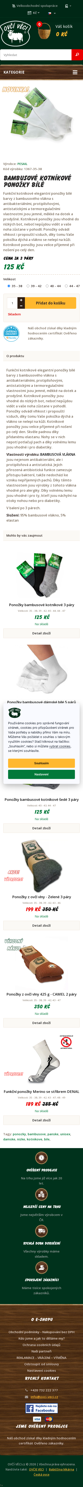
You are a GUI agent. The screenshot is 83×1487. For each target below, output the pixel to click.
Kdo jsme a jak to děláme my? (42, 1338)
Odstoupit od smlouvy (41, 1364)
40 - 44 (55, 286)
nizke (21, 1139)
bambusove (37, 1134)
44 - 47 (74, 286)
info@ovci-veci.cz (44, 1397)
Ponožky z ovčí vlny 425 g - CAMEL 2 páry (41, 994)
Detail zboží (41, 633)
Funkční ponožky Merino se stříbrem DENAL (41, 1091)
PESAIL (22, 164)
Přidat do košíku (50, 303)
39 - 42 (36, 286)
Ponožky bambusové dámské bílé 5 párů (41, 702)
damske (9, 1139)
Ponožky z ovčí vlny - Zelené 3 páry (41, 896)
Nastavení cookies (41, 1370)
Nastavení (41, 774)
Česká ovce (41, 1475)
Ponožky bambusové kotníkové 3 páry (41, 604)
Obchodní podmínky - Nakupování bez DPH (41, 1332)
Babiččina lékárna (61, 1469)
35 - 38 (17, 286)
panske (53, 1134)
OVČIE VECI (36, 1469)
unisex (65, 1134)
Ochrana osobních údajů (41, 1345)
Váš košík (55, 29)
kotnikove (34, 1139)
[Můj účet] (68, 5)
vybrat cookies (59, 746)
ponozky (19, 1134)
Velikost (9, 279)
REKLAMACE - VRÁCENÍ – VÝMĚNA (41, 1357)
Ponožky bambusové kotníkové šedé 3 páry (41, 799)
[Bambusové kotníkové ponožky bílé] (40, 118)
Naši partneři (41, 1351)
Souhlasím (41, 763)
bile (47, 1139)
